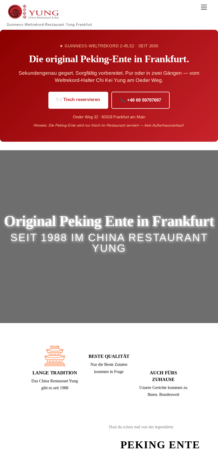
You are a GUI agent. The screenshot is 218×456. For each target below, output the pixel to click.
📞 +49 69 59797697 (140, 100)
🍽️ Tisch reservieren (78, 99)
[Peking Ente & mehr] (33, 17)
